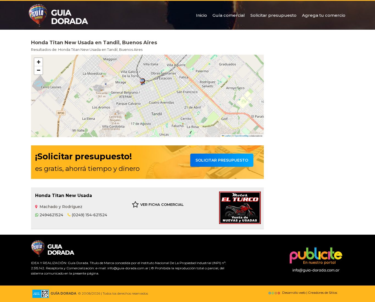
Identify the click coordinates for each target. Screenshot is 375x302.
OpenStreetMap (241, 135)
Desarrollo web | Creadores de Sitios (309, 292)
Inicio (201, 15)
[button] (142, 81)
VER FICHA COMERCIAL (162, 204)
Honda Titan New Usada (63, 195)
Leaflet (227, 135)
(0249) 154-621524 (89, 214)
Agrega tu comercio (323, 15)
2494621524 (50, 214)
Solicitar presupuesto (273, 15)
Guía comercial (228, 15)
